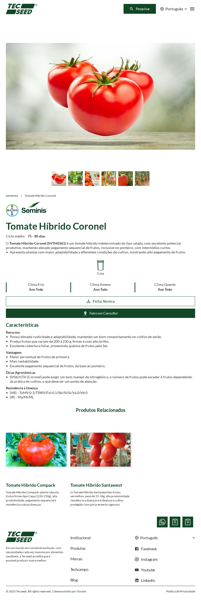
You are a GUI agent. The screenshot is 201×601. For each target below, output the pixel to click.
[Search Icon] (140, 9)
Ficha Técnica (104, 301)
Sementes (12, 195)
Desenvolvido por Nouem (69, 591)
